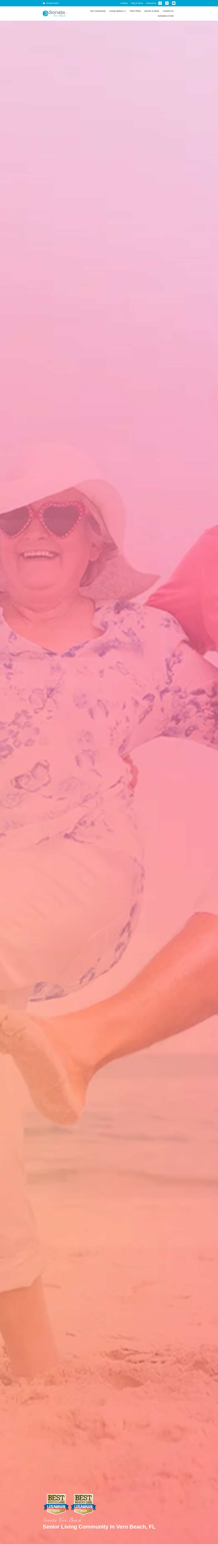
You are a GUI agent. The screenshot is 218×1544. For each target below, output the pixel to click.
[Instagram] (167, 3)
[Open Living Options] (125, 11)
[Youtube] (173, 3)
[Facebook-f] (160, 3)
